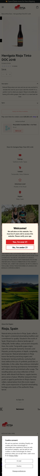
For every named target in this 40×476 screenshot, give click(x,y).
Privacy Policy (13, 455)
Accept (19, 461)
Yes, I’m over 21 (20, 242)
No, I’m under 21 (20, 247)
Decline (19, 466)
